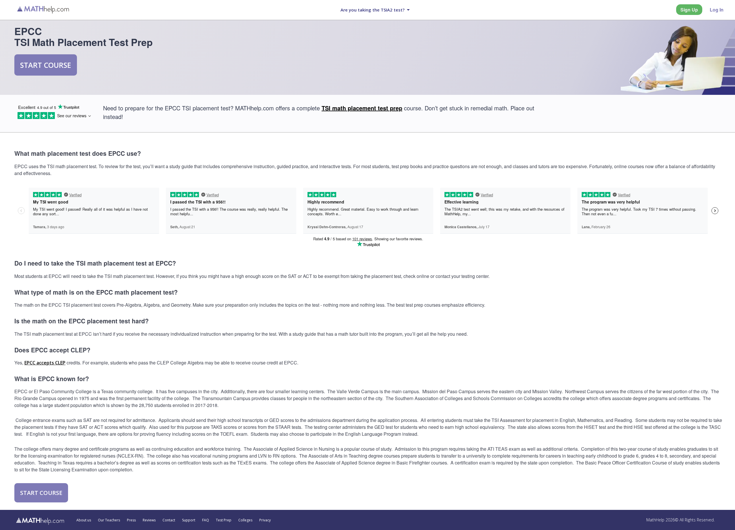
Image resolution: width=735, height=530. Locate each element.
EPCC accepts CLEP (44, 363)
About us (83, 520)
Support (188, 520)
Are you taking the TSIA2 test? (373, 10)
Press (131, 520)
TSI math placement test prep (362, 108)
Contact (169, 520)
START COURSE (45, 65)
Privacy (265, 520)
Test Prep (223, 520)
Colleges (245, 520)
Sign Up (689, 9)
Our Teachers (109, 520)
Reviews (149, 520)
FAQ (205, 520)
